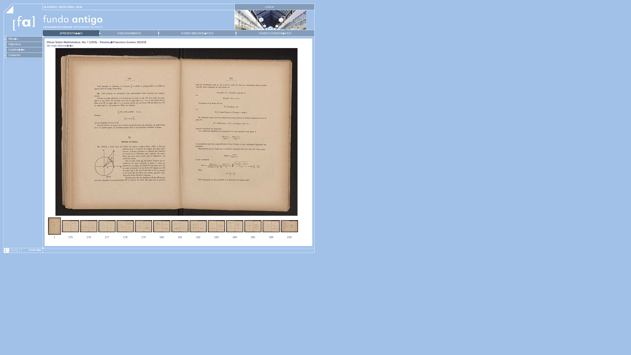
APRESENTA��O (71, 33)
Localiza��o (16, 49)
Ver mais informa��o (60, 45)
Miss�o (13, 38)
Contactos (14, 54)
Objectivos (14, 44)
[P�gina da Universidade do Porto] (23, 250)
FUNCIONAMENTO (129, 33)
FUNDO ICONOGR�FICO (275, 33)
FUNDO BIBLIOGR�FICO (197, 33)
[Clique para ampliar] (176, 214)
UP (270, 7)
